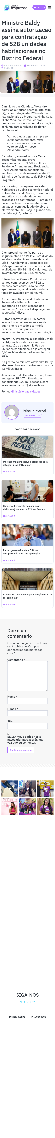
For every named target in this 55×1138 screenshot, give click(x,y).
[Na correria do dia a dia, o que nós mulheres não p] (9, 806)
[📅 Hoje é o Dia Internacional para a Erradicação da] (45, 806)
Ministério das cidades (26, 391)
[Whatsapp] (30, 1001)
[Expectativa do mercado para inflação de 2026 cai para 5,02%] (27, 579)
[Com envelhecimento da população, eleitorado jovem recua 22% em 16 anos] (27, 491)
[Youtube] (33, 1001)
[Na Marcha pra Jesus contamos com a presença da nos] (27, 788)
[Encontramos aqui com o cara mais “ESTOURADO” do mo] (45, 788)
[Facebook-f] (24, 1001)
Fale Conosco (38, 1017)
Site (9, 721)
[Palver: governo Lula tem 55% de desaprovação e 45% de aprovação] (27, 535)
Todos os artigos (32, 416)
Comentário (16, 659)
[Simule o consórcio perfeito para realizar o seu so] (9, 788)
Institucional (17, 1017)
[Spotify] (21, 1001)
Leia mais (8, 471)
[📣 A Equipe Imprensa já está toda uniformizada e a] (27, 806)
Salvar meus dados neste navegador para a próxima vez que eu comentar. (25, 739)
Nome (12, 696)
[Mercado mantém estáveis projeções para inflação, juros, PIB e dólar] (27, 447)
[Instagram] (27, 1001)
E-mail (12, 708)
